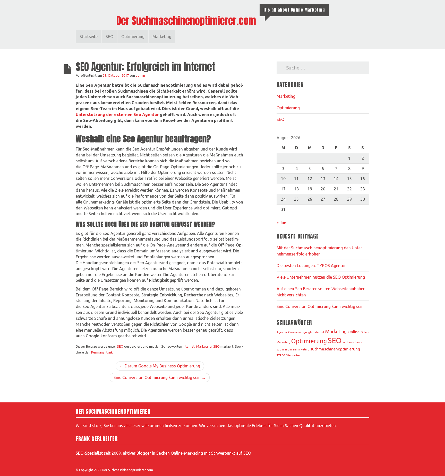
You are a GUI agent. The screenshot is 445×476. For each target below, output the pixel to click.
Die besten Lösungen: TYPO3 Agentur (312, 265)
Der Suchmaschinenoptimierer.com (186, 20)
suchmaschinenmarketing (293, 349)
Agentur (282, 332)
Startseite (89, 36)
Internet (189, 346)
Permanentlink (102, 352)
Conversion (295, 332)
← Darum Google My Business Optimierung (159, 366)
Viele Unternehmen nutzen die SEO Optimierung (321, 277)
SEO (109, 36)
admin (140, 75)
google (308, 332)
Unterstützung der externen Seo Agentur (117, 114)
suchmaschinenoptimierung (335, 349)
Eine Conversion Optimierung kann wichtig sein (320, 306)
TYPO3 (281, 355)
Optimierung (132, 36)
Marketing (161, 36)
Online (354, 332)
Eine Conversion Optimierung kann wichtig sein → (160, 377)
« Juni (282, 223)
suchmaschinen (352, 342)
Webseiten (293, 355)
